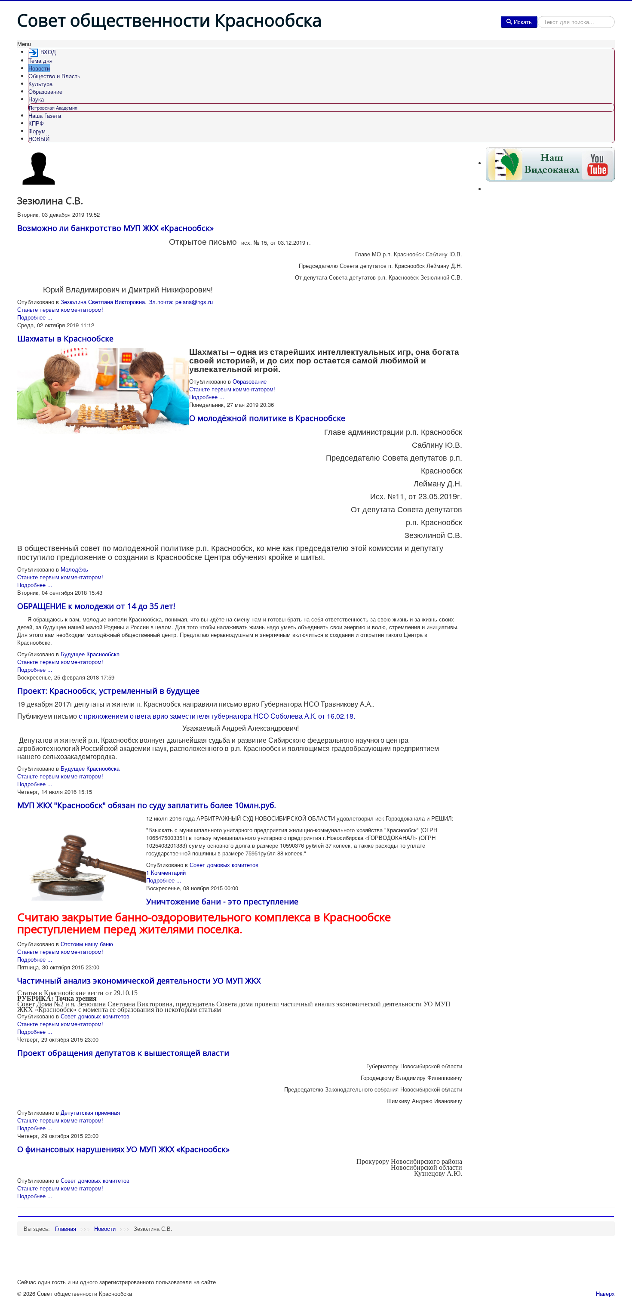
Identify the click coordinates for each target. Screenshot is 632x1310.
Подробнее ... (34, 317)
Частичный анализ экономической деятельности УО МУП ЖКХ (139, 980)
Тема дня (40, 60)
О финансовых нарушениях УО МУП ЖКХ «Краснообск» (123, 1149)
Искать (523, 22)
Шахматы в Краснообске (65, 338)
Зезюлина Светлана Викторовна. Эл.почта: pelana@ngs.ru (137, 302)
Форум (37, 131)
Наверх (605, 1293)
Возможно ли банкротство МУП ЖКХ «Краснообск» (115, 228)
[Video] (550, 163)
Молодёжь (74, 569)
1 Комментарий (166, 872)
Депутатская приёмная (90, 1112)
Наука (36, 99)
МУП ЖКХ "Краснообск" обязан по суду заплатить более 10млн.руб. (146, 805)
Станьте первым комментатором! (60, 309)
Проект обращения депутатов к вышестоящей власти (123, 1053)
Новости (39, 68)
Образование (45, 91)
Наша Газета (44, 115)
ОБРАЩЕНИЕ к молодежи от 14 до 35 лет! (96, 606)
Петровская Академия (53, 107)
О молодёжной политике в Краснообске (267, 418)
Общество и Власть (54, 76)
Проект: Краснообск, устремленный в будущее (108, 691)
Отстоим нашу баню (87, 944)
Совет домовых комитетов (224, 865)
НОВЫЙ (38, 139)
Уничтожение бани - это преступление (222, 901)
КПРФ (36, 123)
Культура (40, 84)
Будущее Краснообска (90, 654)
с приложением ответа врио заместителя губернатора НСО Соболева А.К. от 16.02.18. (217, 716)
